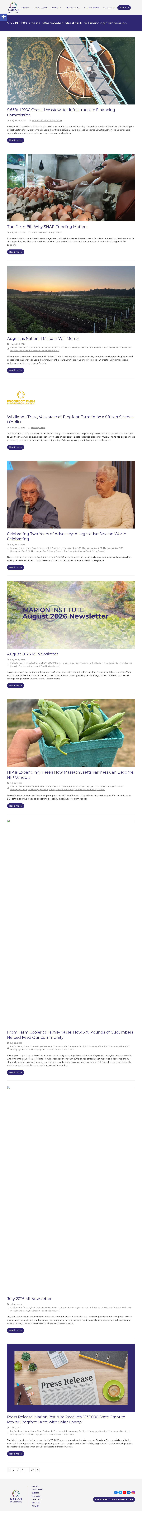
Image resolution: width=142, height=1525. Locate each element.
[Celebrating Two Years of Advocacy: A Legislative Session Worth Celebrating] (71, 494)
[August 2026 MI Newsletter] (71, 615)
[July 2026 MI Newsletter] (71, 1189)
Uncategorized (38, 428)
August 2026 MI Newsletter (32, 654)
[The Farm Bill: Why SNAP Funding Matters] (71, 187)
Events (13, 548)
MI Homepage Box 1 (68, 548)
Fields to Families (18, 347)
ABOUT (35, 1486)
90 (33, 1470)
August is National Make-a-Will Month (43, 338)
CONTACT (37, 1499)
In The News (95, 347)
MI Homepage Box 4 (110, 548)
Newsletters (125, 347)
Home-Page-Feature (78, 347)
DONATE (36, 1496)
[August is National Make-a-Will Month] (71, 299)
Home (64, 347)
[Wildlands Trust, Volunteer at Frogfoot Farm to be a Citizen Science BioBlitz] (21, 397)
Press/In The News (19, 351)
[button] (3, 17)
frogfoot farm (33, 347)
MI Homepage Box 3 (89, 548)
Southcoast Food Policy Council (47, 120)
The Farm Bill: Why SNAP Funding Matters (47, 226)
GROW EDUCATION (50, 347)
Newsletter (113, 347)
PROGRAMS (37, 1490)
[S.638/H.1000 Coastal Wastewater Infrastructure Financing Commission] (71, 70)
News (104, 347)
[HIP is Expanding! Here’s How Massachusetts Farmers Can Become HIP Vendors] (71, 733)
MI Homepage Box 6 (38, 551)
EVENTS (35, 1493)
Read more (15, 140)
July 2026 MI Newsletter (29, 1298)
